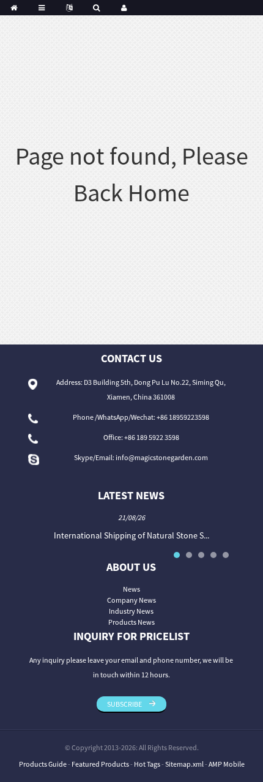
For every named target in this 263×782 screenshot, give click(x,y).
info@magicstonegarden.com (162, 457)
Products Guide (43, 764)
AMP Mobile (227, 764)
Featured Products (100, 764)
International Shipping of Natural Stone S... (131, 535)
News (131, 589)
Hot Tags (147, 764)
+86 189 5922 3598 (151, 437)
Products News (131, 622)
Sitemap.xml (184, 764)
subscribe (124, 704)
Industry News (131, 611)
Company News (131, 600)
